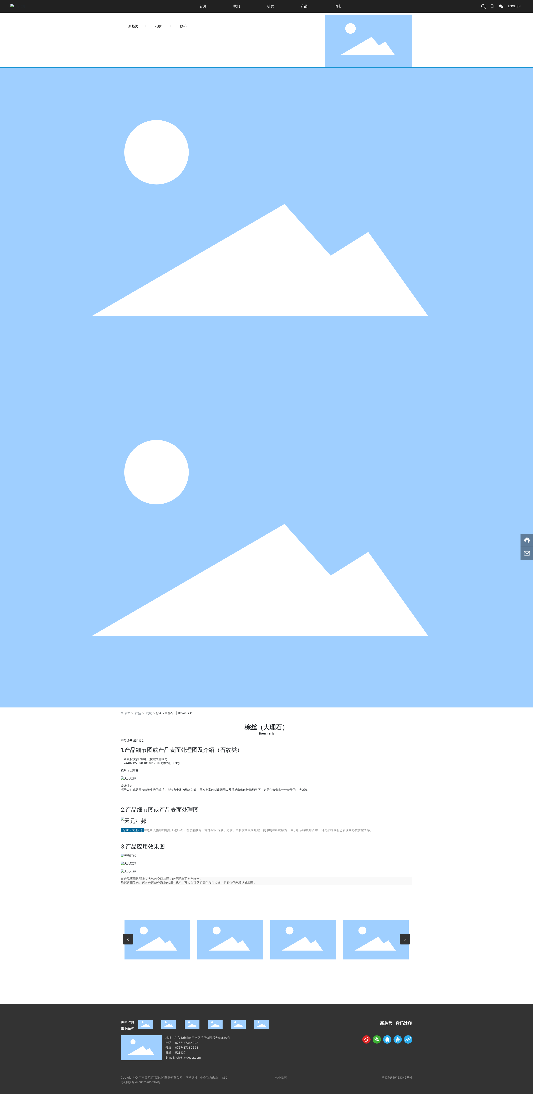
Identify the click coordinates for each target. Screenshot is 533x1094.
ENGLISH (514, 6)
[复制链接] (408, 1039)
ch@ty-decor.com (188, 1057)
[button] (128, 939)
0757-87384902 (186, 1042)
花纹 (158, 26)
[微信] (377, 1039)
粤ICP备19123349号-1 (397, 1077)
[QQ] (387, 1039)
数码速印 (404, 1023)
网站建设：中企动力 (199, 1077)
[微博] (366, 1039)
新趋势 (133, 26)
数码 (183, 26)
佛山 (215, 1077)
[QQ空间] (398, 1039)
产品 (138, 713)
